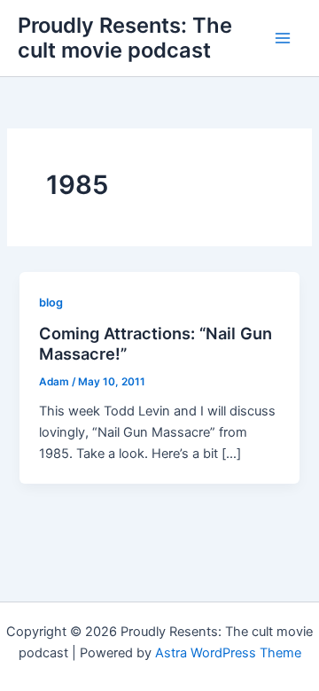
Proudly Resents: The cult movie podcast (125, 37)
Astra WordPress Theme (228, 653)
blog (51, 302)
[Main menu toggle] (282, 38)
